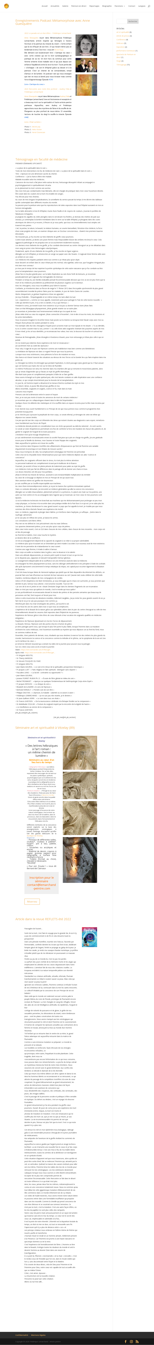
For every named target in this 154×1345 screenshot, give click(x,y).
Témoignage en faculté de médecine (41, 159)
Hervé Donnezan (38, 132)
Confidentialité (21, 1335)
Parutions (119, 6)
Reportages (94, 6)
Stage (118, 61)
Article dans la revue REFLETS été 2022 (43, 919)
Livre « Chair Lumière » (32, 122)
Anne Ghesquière (31, 38)
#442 (26, 117)
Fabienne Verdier (48, 795)
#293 (51, 80)
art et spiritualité (122, 32)
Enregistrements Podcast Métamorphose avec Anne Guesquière (52, 22)
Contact (131, 6)
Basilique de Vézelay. (35, 836)
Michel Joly (36, 127)
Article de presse (122, 36)
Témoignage (121, 64)
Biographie (107, 6)
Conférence (120, 39)
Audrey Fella (64, 96)
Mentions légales (38, 1335)
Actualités (55, 6)
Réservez (32, 901)
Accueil (45, 6)
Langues (141, 6)
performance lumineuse (125, 51)
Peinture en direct (78, 6)
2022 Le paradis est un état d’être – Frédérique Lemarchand (47, 33)
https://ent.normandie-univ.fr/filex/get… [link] (36, 650)
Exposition (120, 47)
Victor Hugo (58, 50)
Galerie (65, 6)
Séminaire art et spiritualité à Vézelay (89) (45, 727)
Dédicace (120, 43)
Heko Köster (37, 129)
